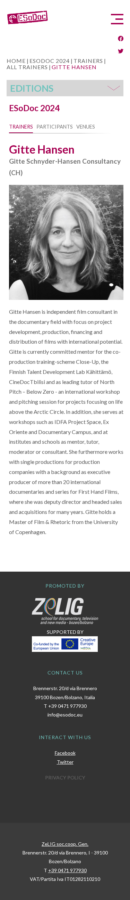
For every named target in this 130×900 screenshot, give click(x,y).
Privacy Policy (65, 777)
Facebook (65, 753)
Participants (54, 127)
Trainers (21, 127)
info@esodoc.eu (65, 715)
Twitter (65, 762)
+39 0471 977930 (67, 706)
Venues (85, 127)
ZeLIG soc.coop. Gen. (65, 844)
